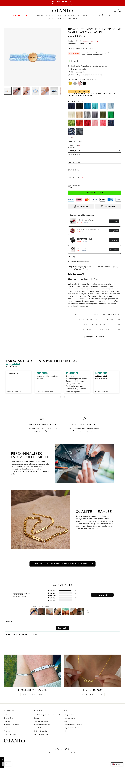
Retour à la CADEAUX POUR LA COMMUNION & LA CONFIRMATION (64, 564)
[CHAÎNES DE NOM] (92, 671)
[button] (73, 36)
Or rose (80, 83)
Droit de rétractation (41, 731)
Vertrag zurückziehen (41, 734)
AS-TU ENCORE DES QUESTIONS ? (94, 330)
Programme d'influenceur (72, 728)
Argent (75, 83)
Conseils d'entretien (40, 728)
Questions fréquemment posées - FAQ (47, 715)
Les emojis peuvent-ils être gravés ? (95, 320)
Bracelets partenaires (11, 724)
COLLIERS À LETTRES (102, 15)
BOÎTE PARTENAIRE (84, 239)
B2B (65, 731)
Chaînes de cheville (10, 734)
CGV (65, 721)
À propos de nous (69, 715)
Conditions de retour (94, 325)
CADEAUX (72, 19)
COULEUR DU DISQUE (82, 79)
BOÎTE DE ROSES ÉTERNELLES (88, 230)
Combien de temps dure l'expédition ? (94, 315)
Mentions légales (69, 718)
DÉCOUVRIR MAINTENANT (32, 694)
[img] (63, 363)
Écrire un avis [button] (102, 595)
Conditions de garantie (41, 721)
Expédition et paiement (42, 724)
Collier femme (54, 15)
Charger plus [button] (62, 628)
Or (70, 83)
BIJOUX (39, 15)
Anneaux (7, 731)
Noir (84, 83)
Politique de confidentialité (73, 724)
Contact (36, 718)
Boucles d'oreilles (10, 728)
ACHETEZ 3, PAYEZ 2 (22, 15)
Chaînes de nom (9, 718)
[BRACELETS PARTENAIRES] (32, 671)
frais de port (86, 44)
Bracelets (7, 721)
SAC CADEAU (82, 248)
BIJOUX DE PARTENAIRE (77, 15)
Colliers (6, 715)
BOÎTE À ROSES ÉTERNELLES (88, 220)
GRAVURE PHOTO (56, 19)
